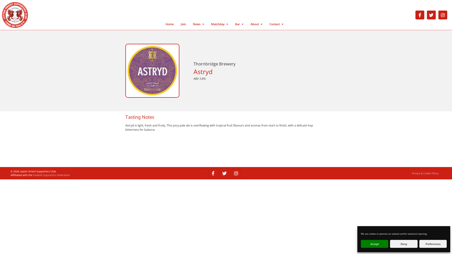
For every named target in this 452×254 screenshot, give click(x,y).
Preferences (433, 244)
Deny (404, 244)
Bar (237, 24)
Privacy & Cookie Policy (425, 173)
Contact (274, 24)
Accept (374, 244)
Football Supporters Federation (51, 175)
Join (183, 24)
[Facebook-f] (419, 15)
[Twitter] (431, 15)
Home (170, 24)
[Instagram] (442, 15)
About (255, 24)
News (197, 24)
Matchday (218, 24)
